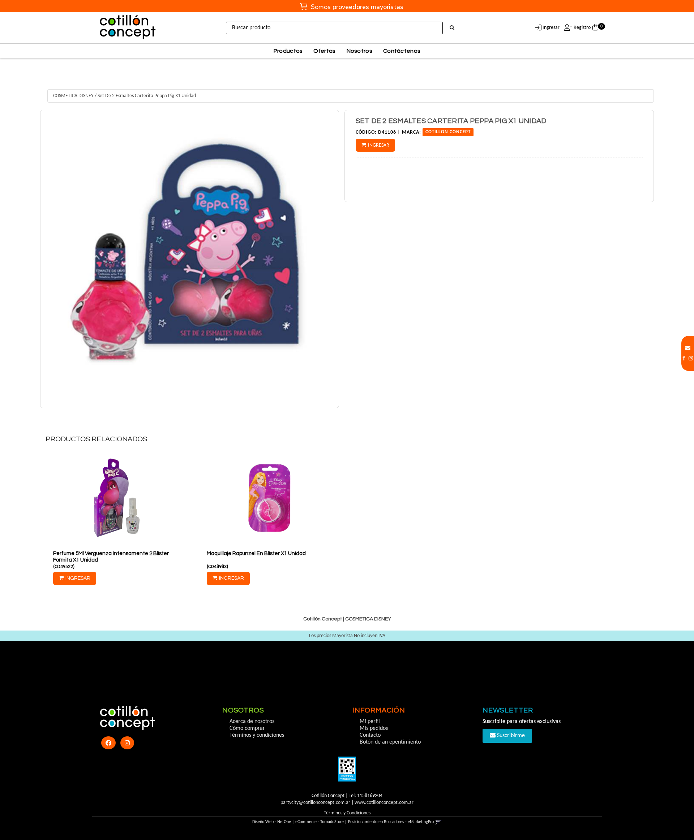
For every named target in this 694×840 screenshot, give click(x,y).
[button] (687, 348)
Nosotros (359, 51)
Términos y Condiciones (347, 813)
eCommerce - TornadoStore (319, 822)
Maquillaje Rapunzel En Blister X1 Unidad (256, 553)
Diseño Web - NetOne (271, 822)
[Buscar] (452, 28)
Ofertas (324, 51)
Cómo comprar (247, 728)
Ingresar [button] (551, 27)
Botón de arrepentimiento (390, 742)
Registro (582, 27)
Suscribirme (510, 736)
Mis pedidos (374, 728)
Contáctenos (401, 51)
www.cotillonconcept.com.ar (384, 802)
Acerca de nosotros (252, 721)
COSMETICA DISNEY (73, 96)
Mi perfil (370, 721)
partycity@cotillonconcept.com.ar (315, 802)
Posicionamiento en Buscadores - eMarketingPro (391, 822)
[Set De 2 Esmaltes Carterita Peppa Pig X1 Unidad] (189, 259)
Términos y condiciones (257, 735)
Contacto (370, 735)
